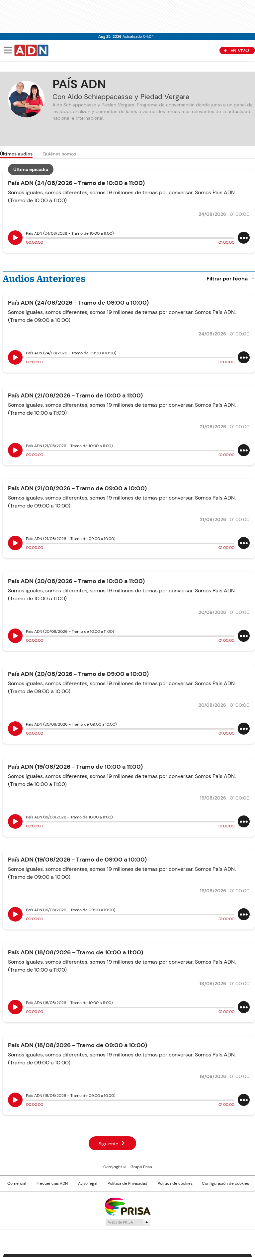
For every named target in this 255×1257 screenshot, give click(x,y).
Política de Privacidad (127, 1183)
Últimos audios (16, 154)
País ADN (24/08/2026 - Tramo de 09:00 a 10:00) (78, 303)
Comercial (16, 1183)
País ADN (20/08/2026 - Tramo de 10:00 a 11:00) (76, 581)
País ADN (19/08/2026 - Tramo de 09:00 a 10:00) (77, 860)
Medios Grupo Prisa (127, 1222)
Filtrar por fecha (227, 278)
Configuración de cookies (225, 1183)
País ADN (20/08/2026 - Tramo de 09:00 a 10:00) (78, 674)
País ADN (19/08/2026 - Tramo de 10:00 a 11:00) (75, 767)
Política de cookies (175, 1183)
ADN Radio (31, 50)
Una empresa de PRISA (127, 1206)
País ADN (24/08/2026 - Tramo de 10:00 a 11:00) (76, 183)
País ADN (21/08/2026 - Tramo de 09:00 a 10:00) (77, 488)
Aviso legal (87, 1183)
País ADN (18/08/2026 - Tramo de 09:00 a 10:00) (77, 1045)
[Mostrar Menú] (8, 50)
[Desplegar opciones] (244, 238)
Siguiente (108, 1144)
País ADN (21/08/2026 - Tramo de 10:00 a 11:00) (75, 395)
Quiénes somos (59, 154)
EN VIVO (239, 50)
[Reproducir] (15, 237)
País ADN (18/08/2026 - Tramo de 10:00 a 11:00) (75, 952)
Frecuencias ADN (52, 1183)
